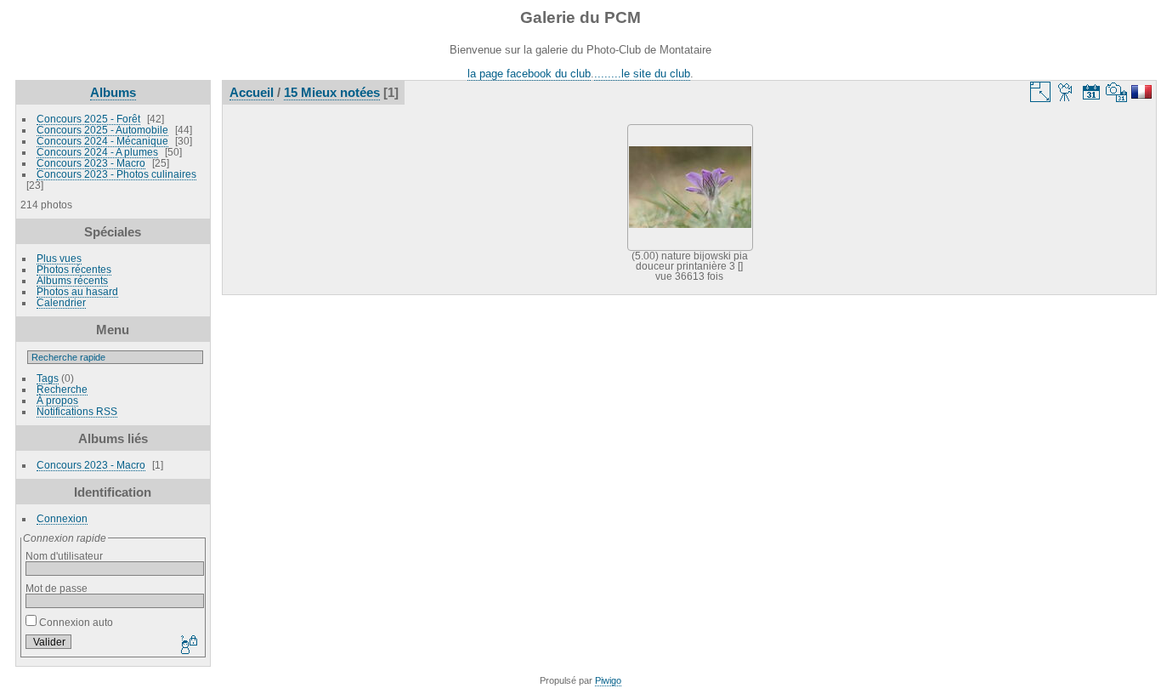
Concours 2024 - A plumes (97, 151)
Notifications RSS (77, 411)
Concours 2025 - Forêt (88, 118)
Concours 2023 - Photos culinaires (116, 173)
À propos (57, 400)
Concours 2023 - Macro (91, 162)
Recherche (62, 389)
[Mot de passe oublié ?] (188, 645)
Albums (113, 92)
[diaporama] (1066, 92)
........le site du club (642, 73)
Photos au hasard (77, 291)
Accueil (251, 92)
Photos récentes (74, 269)
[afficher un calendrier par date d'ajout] (1091, 92)
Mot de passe (56, 588)
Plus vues (59, 258)
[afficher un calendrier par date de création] (1117, 92)
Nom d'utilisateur (64, 555)
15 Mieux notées (332, 92)
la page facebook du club (529, 73)
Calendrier (61, 302)
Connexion (62, 518)
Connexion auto (75, 622)
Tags (48, 378)
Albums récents (72, 280)
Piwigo (608, 680)
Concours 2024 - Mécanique (102, 140)
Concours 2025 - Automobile (102, 129)
